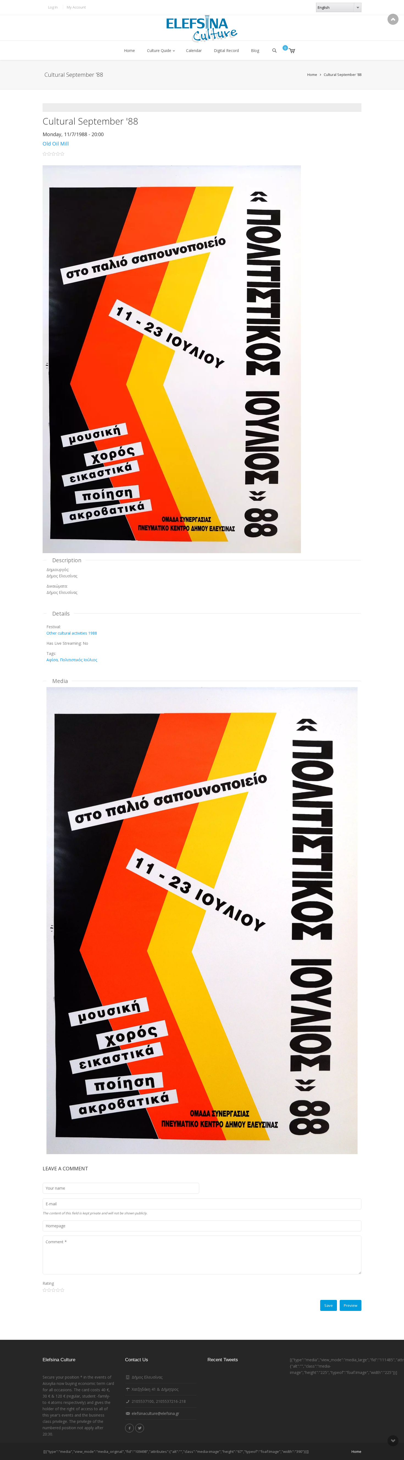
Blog (255, 50)
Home (129, 50)
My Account (76, 7)
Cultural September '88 (342, 74)
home (356, 1451)
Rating (48, 1283)
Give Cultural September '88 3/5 (53, 1290)
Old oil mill (56, 143)
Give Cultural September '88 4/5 (58, 1290)
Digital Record (226, 50)
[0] (287, 51)
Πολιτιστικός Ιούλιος (78, 659)
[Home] (202, 29)
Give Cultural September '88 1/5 (45, 1290)
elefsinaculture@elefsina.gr (155, 1413)
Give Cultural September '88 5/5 (62, 1290)
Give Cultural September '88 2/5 (49, 1290)
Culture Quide (159, 50)
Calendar (194, 50)
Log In (53, 7)
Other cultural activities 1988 (71, 633)
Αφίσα (52, 659)
